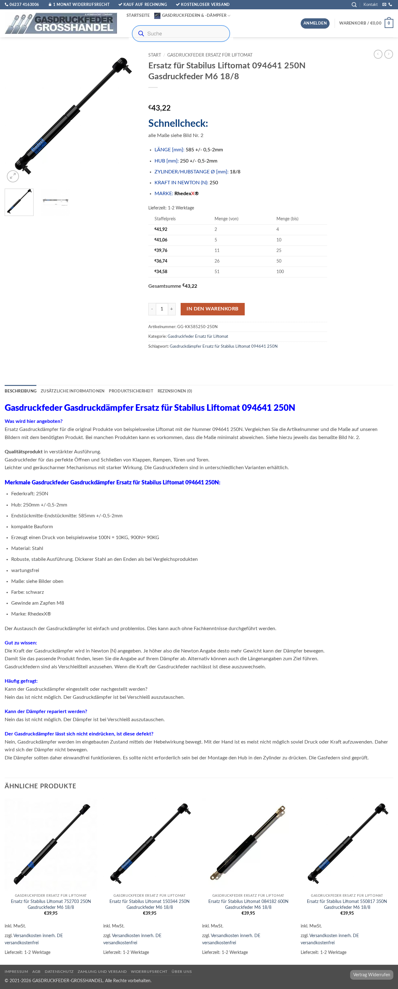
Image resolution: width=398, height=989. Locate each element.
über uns (182, 971)
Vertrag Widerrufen (371, 975)
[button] (354, 4)
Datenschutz (59, 971)
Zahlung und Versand (102, 971)
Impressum (16, 971)
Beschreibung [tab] (20, 391)
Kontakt (370, 5)
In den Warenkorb (212, 309)
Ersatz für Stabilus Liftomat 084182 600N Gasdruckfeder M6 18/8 (248, 904)
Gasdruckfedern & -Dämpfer (194, 15)
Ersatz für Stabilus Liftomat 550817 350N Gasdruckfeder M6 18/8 (347, 904)
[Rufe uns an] (390, 4)
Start (154, 55)
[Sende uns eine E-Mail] (384, 4)
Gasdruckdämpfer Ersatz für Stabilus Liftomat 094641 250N (224, 346)
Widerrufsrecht (149, 971)
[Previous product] (388, 54)
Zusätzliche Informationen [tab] (72, 391)
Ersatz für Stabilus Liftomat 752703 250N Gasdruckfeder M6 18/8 (51, 904)
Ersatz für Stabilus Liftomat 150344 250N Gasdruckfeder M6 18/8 (149, 904)
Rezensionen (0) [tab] (175, 391)
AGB (36, 971)
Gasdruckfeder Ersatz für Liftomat (209, 55)
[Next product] (378, 54)
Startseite (138, 15)
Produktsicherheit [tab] (131, 391)
